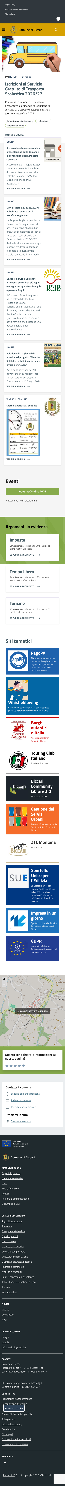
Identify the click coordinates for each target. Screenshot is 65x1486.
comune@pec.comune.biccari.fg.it (24, 1383)
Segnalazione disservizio (14, 1404)
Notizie (5, 1309)
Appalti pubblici (10, 1236)
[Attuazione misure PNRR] (32, 1144)
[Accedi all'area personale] (58, 19)
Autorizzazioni (9, 1241)
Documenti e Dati (11, 1204)
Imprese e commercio (13, 1267)
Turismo (6, 1287)
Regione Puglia (10, 4)
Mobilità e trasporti (12, 1272)
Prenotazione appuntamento (17, 1399)
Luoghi (5, 1337)
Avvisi (5, 1319)
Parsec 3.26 (9, 1475)
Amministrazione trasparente (16, 9)
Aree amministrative (12, 1178)
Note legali (7, 1434)
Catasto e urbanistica (13, 1246)
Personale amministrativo (15, 1199)
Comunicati (8, 1314)
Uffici (4, 1183)
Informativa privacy (12, 1424)
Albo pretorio (10, 14)
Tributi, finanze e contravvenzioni (19, 1282)
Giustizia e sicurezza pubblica (17, 1262)
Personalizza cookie (14, 1408)
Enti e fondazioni (10, 1188)
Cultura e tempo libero (13, 1251)
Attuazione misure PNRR (15, 1444)
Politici (5, 1193)
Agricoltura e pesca (12, 1221)
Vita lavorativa (9, 1292)
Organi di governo (11, 1173)
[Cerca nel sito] (56, 30)
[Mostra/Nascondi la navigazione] (4, 29)
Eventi (5, 1342)
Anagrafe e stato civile (13, 1231)
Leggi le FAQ (8, 1394)
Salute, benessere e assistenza (18, 1277)
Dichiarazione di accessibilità (16, 1439)
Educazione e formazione (15, 1256)
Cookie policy (8, 1429)
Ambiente (7, 1226)
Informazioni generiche (14, 1347)
